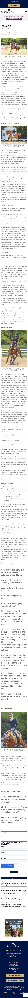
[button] (25, 11)
